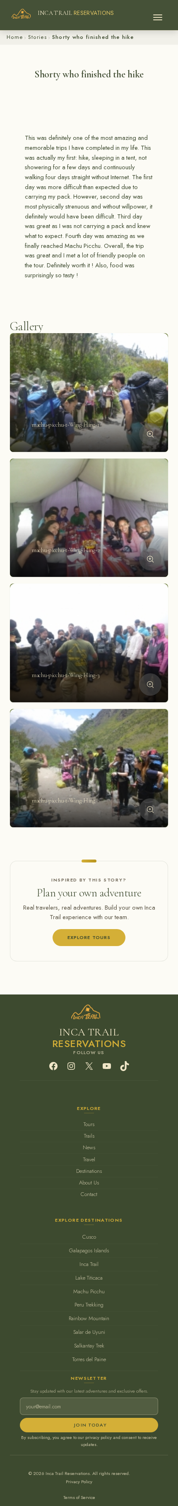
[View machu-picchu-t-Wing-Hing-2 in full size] (150, 559)
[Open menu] (158, 15)
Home (15, 37)
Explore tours (89, 937)
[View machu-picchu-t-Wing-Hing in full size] (150, 809)
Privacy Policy (79, 1481)
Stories (37, 37)
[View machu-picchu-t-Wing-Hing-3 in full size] (150, 684)
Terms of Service (79, 1497)
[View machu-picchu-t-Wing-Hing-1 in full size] (150, 434)
